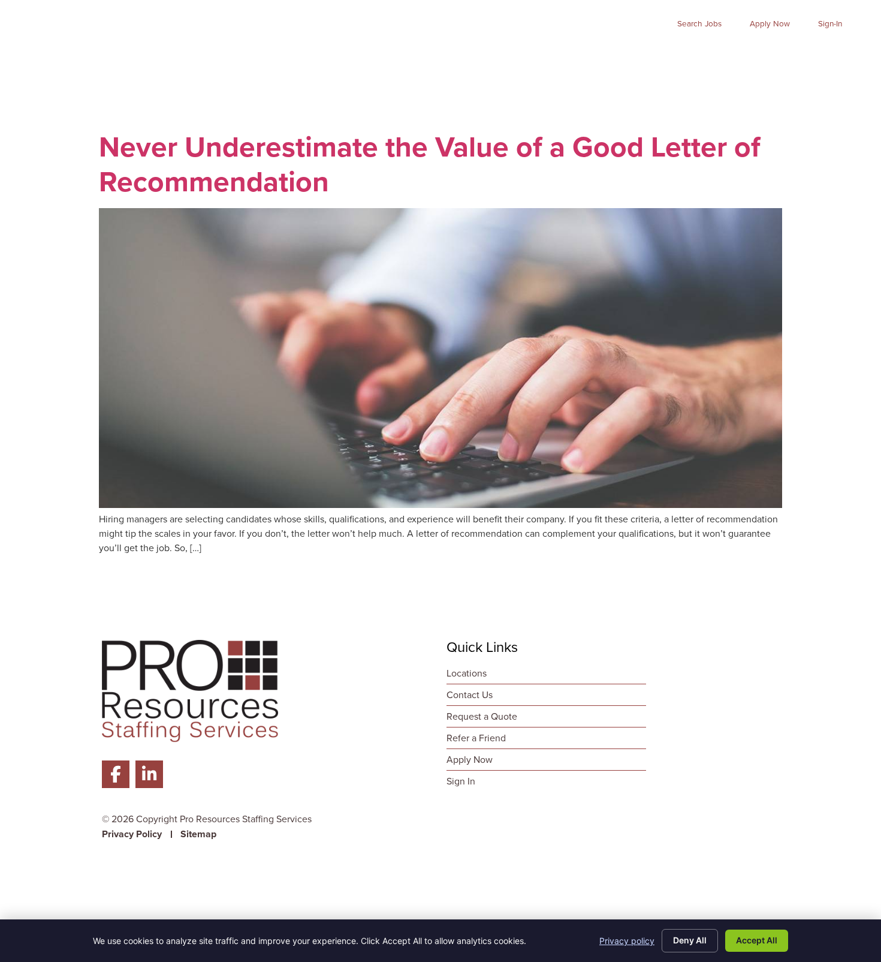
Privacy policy (626, 941)
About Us (623, 54)
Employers (456, 54)
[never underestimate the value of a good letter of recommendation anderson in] (440, 505)
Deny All (690, 940)
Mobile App (710, 54)
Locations (827, 54)
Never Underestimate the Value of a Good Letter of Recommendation (430, 164)
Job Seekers (364, 54)
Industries (540, 54)
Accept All (756, 940)
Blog (771, 54)
